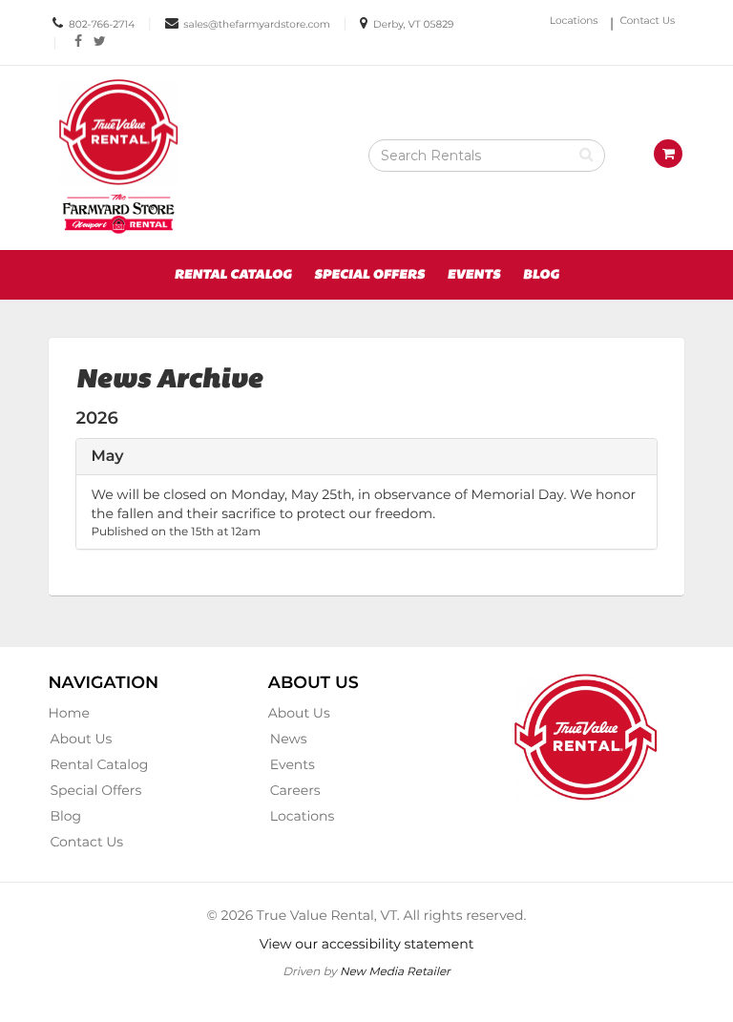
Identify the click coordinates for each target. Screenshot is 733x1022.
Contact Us (648, 20)
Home (68, 712)
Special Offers (369, 274)
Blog (541, 274)
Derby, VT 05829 (413, 24)
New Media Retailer (395, 971)
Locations (574, 20)
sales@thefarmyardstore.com (256, 24)
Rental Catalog (232, 274)
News (288, 738)
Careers (295, 790)
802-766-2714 (102, 24)
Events (474, 274)
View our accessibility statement (367, 943)
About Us (81, 738)
